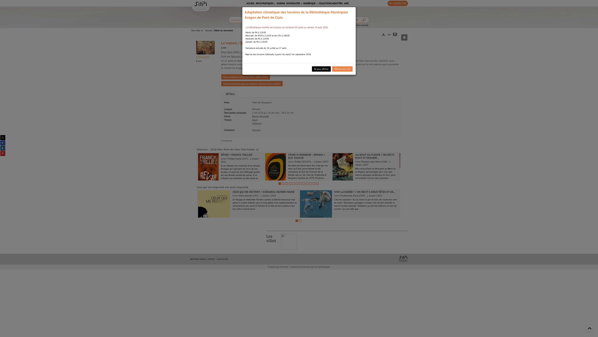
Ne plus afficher (321, 69)
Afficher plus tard (342, 69)
